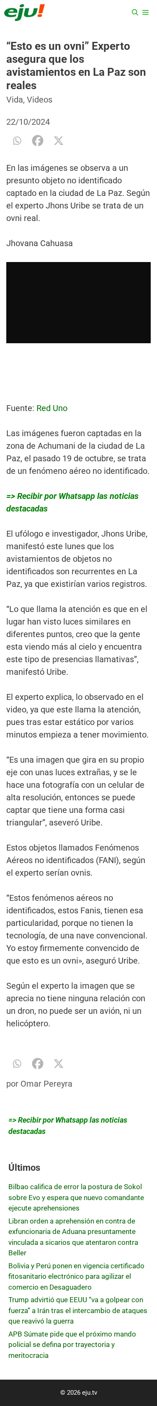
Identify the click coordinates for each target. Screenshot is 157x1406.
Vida (14, 100)
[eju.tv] (24, 12)
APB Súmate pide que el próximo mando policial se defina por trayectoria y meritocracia (72, 1345)
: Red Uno (49, 408)
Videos (39, 100)
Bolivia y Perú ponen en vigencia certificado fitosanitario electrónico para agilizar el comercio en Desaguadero (76, 1276)
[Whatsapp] (16, 140)
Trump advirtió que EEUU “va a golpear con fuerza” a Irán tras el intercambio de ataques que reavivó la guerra (77, 1310)
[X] (58, 140)
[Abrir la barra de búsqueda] (135, 12)
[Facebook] (37, 140)
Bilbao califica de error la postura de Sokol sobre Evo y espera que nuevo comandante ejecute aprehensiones (76, 1197)
